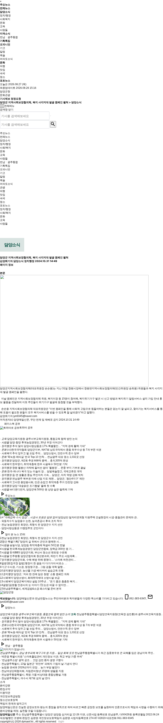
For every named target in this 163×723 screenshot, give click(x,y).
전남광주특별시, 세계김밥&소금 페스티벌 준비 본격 (30, 588)
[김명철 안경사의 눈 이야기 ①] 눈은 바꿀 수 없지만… (34, 585)
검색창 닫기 (6, 109)
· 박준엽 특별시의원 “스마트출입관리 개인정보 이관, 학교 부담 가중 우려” (41, 656)
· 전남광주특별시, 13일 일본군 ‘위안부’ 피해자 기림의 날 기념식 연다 (39, 663)
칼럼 (2, 51)
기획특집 (5, 40)
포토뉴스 (5, 80)
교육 (2, 26)
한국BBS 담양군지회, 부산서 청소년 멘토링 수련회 (33, 552)
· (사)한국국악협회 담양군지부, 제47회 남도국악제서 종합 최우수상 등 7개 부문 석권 (50, 449)
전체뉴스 (5, 8)
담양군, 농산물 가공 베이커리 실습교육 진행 (31, 570)
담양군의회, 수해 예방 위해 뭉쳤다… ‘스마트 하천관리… (38, 559)
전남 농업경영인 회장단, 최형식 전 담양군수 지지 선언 (31, 538)
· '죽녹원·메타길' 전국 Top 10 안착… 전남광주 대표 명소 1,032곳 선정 (42, 456)
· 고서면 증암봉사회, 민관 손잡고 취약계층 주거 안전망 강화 (39, 482)
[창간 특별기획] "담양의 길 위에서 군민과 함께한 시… (31, 541)
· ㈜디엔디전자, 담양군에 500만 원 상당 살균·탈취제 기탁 (36, 489)
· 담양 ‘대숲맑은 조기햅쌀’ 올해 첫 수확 (27, 485)
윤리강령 (5, 685)
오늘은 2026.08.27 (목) (13, 84)
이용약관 (5, 692)
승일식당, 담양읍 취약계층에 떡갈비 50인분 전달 (32, 545)
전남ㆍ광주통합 (9, 37)
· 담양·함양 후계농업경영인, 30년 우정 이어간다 (31, 442)
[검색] (50, 115)
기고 (2, 48)
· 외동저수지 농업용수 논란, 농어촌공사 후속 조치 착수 (31, 521)
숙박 (2, 73)
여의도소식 (6, 58)
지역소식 (5, 33)
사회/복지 (5, 147)
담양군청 (5, 91)
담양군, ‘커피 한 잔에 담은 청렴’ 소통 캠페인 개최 (34, 574)
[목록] (2, 267)
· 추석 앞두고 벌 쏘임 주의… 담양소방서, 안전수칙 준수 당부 (39, 453)
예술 (2, 55)
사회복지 (5, 19)
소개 (2, 681)
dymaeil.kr (27, 721)
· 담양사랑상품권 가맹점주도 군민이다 (22, 528)
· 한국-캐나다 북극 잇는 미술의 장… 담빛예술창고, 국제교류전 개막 (41, 471)
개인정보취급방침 (10, 696)
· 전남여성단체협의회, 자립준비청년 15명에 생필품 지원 (32, 671)
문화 (2, 22)
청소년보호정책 (9, 700)
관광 (2, 187)
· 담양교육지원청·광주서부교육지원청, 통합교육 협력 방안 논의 (38, 438)
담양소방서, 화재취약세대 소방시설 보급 (30, 577)
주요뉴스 (5, 4)
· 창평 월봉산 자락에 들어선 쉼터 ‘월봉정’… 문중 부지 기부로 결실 (43, 467)
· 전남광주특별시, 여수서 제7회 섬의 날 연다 (25, 678)
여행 (2, 66)
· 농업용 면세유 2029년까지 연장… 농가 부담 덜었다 (30, 667)
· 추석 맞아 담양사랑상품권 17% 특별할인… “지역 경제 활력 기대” (43, 446)
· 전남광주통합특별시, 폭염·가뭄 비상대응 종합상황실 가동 (33, 674)
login (61, 721)
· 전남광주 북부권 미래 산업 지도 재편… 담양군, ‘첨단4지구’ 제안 (42, 478)
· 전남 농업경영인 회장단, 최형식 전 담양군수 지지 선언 (31, 524)
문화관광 (5, 95)
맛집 (2, 69)
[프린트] (2, 260)
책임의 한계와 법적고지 (13, 703)
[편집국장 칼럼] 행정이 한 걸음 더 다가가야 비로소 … (33, 563)
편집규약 (5, 689)
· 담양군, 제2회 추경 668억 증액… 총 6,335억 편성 (34, 460)
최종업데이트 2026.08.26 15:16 (18, 87)
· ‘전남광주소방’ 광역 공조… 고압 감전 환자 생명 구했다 (31, 660)
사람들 (4, 30)
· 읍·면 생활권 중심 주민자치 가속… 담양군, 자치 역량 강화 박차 (41, 475)
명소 (2, 77)
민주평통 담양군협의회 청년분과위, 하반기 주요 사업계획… (38, 556)
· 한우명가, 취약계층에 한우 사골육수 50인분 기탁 (33, 464)
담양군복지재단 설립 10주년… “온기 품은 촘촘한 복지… (38, 581)
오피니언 (5, 44)
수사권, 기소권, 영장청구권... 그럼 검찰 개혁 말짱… (32, 567)
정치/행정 (5, 15)
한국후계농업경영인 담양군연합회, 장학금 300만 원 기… (37, 548)
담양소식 (5, 11)
